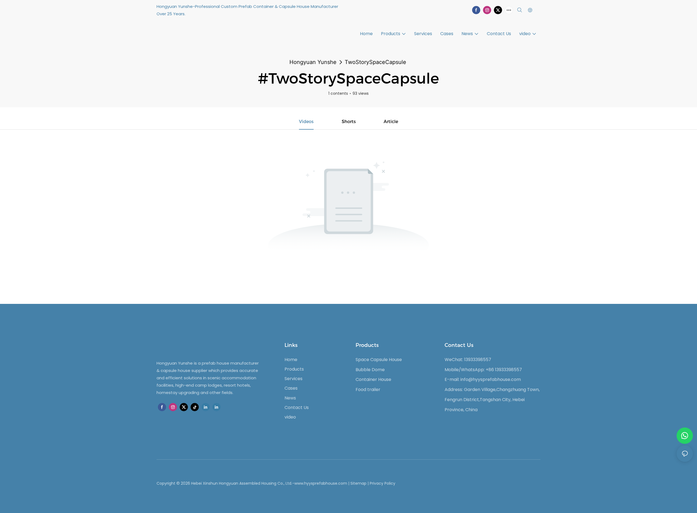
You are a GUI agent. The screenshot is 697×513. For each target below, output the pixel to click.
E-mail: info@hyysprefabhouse (477, 379)
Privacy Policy (382, 483)
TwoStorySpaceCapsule (375, 62)
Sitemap (358, 483)
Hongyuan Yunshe (313, 62)
